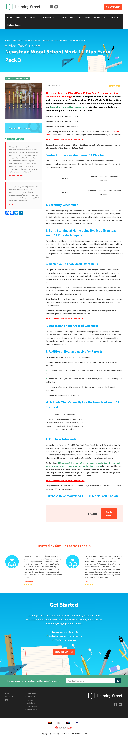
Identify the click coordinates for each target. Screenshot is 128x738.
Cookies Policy (32, 709)
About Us (20, 17)
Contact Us (30, 696)
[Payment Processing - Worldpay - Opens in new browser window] (64, 727)
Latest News (31, 693)
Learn (32, 17)
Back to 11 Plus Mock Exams (18, 78)
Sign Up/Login (113, 6)
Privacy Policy (31, 706)
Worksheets (47, 17)
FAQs (7, 700)
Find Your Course (14, 25)
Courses (112, 17)
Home (9, 17)
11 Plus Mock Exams (67, 17)
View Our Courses (64, 651)
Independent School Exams (90, 17)
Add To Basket (109, 514)
